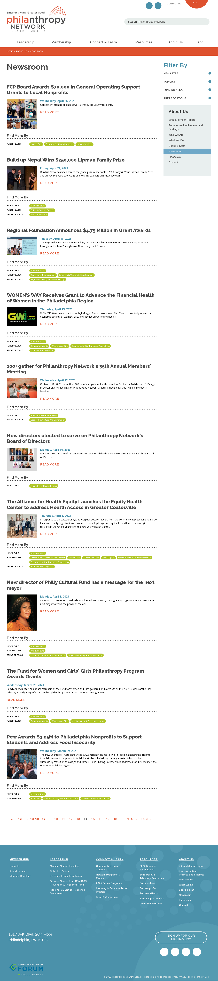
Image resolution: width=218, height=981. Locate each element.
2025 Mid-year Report (182, 119)
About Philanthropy (151, 903)
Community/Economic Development (76, 275)
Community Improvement (43, 275)
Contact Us (174, 4)
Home (10, 51)
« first (17, 819)
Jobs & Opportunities (152, 898)
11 (63, 819)
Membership (61, 42)
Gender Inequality (39, 346)
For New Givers (149, 893)
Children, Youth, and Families (59, 144)
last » (146, 819)
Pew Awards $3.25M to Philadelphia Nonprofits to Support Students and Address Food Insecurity (74, 739)
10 (56, 819)
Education (35, 798)
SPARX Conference (107, 897)
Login (196, 3)
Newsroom (175, 151)
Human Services (84, 144)
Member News (37, 205)
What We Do (176, 140)
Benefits (14, 866)
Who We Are (176, 134)
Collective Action (59, 871)
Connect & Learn (103, 42)
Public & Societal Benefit (42, 210)
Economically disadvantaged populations (91, 346)
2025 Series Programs (109, 883)
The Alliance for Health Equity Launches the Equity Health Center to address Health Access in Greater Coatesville (75, 504)
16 (100, 819)
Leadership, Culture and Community (48, 420)
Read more (49, 113)
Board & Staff (177, 145)
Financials (175, 156)
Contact (173, 162)
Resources (143, 42)
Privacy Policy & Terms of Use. (193, 977)
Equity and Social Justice (42, 350)
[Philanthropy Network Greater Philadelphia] (36, 19)
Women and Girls (60, 346)
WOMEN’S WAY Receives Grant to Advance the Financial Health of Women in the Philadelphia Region (80, 298)
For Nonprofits (148, 888)
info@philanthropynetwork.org (186, 952)
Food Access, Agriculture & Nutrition (61, 798)
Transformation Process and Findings (186, 127)
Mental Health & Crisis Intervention (134, 557)
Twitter (149, 5)
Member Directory (20, 876)
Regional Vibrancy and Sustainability (47, 279)
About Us (175, 42)
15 (93, 819)
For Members (147, 883)
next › (132, 819)
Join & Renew (18, 871)
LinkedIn (158, 5)
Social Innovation (39, 214)
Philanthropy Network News (44, 415)
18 (115, 819)
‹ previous (36, 819)
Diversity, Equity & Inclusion (66, 876)
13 (78, 819)
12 (71, 819)
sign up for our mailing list (181, 937)
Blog (200, 42)
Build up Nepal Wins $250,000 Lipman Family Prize (66, 160)
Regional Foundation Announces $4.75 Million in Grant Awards (79, 230)
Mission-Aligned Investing (65, 866)
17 (108, 819)
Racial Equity (108, 557)
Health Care (36, 144)
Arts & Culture (37, 650)
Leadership (25, 42)
